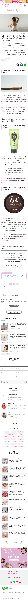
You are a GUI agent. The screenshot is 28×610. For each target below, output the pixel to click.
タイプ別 (22, 446)
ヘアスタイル (20, 439)
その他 (17, 376)
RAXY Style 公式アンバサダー (11, 434)
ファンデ (6, 446)
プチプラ (15, 441)
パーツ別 (21, 441)
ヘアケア (3, 372)
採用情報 (24, 592)
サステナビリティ (19, 598)
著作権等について (18, 592)
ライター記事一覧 (14, 305)
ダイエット (9, 331)
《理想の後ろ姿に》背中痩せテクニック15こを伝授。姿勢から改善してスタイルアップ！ (14, 276)
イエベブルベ (7, 441)
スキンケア (4, 364)
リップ (13, 439)
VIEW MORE (14, 424)
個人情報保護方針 (10, 592)
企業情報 (3, 592)
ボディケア (8, 58)
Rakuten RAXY (8, 5)
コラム (3, 376)
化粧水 (7, 444)
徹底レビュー (7, 436)
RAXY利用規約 (8, 577)
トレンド (7, 439)
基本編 (8, 353)
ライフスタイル (14, 446)
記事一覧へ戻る (14, 312)
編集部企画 (20, 431)
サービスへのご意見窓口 (16, 577)
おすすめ (13, 431)
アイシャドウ (20, 436)
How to (3, 60)
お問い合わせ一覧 (11, 598)
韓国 (14, 436)
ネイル (17, 372)
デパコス (20, 444)
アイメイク (4, 368)
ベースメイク (18, 364)
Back (3, 286)
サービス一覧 (4, 598)
